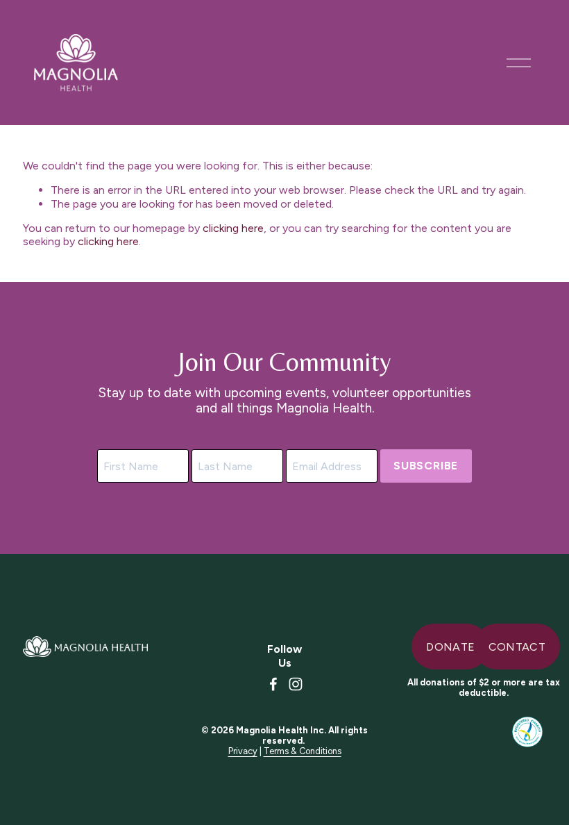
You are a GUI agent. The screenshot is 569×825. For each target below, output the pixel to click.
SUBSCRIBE (425, 465)
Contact (517, 646)
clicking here (233, 228)
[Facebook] (273, 684)
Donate (450, 646)
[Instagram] (296, 684)
